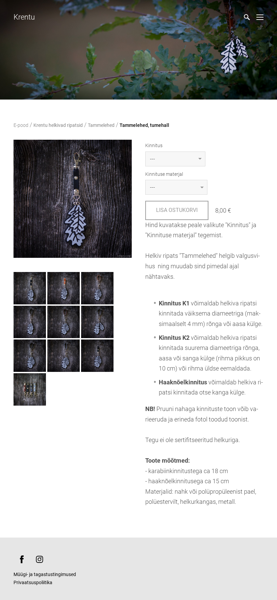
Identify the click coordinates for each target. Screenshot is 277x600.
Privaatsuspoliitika (33, 582)
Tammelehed (101, 125)
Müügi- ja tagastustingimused (45, 574)
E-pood (21, 125)
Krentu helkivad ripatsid (58, 125)
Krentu (24, 17)
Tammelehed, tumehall (144, 125)
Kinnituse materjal (164, 174)
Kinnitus (153, 145)
